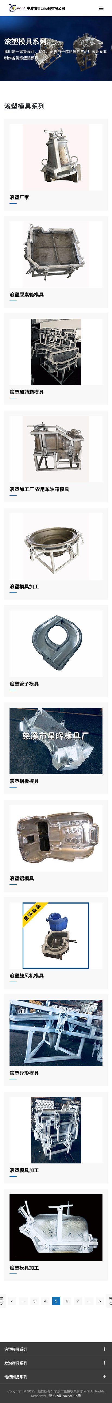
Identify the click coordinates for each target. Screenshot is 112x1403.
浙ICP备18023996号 (65, 1396)
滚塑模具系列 (15, 1349)
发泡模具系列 (15, 1363)
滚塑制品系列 (15, 1376)
